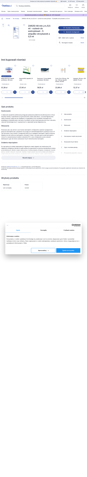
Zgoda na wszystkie (68, 250)
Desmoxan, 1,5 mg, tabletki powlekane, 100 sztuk (44, 79)
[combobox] (40, 6)
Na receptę (16, 18)
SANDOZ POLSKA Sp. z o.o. (13, 166)
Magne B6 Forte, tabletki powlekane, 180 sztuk (7, 79)
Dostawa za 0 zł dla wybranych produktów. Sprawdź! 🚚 (43, 1)
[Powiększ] (8, 25)
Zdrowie (8, 18)
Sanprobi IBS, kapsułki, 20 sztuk (26, 79)
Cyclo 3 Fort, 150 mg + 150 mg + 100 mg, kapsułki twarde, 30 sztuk (62, 80)
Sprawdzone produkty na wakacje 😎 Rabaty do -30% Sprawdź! (42, 15)
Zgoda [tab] (18, 230)
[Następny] (84, 97)
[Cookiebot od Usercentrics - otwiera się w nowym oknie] (73, 225)
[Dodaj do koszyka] (15, 92)
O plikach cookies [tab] (69, 230)
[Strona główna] (2, 18)
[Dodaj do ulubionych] (24, 25)
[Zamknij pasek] (83, 15)
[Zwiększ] (11, 92)
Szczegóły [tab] (43, 230)
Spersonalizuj (42, 250)
